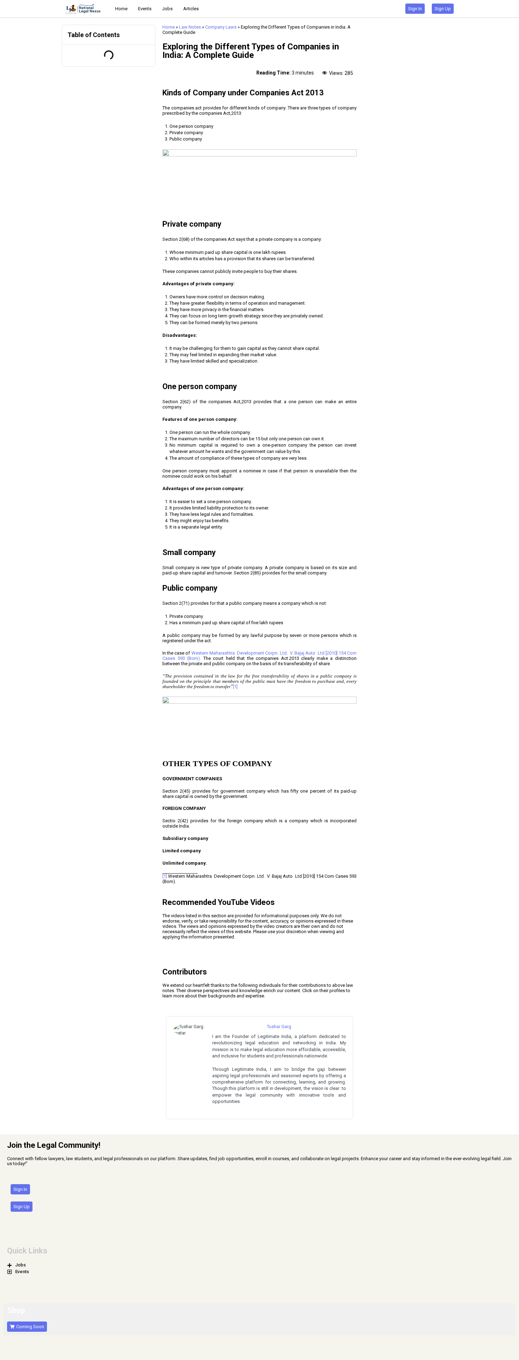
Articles (191, 8)
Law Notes (190, 27)
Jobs (167, 8)
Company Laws (221, 27)
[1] (235, 686)
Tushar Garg (279, 1026)
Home (121, 8)
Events (144, 8)
